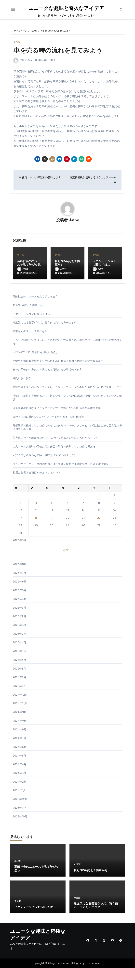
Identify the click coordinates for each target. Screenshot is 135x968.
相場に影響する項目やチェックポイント (37, 472)
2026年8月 (19, 564)
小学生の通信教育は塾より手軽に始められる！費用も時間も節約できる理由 (58, 361)
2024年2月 (19, 781)
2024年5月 (19, 755)
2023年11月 (20, 807)
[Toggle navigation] (12, 10)
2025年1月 (19, 686)
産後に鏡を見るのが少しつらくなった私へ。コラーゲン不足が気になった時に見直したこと (67, 387)
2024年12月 (20, 694)
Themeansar (93, 963)
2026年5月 (19, 590)
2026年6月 (19, 581)
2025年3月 (19, 668)
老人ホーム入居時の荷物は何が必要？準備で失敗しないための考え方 (54, 446)
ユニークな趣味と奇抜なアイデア (66, 8)
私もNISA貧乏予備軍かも (28, 305)
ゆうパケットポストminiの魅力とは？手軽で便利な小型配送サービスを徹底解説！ (62, 463)
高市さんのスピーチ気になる (30, 331)
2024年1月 (19, 790)
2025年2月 (19, 677)
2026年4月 (19, 599)
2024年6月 (19, 746)
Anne (30, 60)
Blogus (76, 963)
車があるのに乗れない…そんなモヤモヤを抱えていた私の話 (48, 416)
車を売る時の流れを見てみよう (58, 51)
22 (99, 517)
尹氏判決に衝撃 (22, 378)
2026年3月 (19, 607)
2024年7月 (19, 738)
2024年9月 (19, 720)
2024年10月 (20, 712)
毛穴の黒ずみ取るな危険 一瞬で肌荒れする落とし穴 (44, 455)
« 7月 (66, 550)
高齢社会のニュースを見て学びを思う (29, 265)
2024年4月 (19, 764)
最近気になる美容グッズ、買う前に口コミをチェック (45, 322)
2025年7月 (19, 633)
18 (36, 517)
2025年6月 (19, 642)
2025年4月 (19, 659)
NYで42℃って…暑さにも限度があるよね (37, 352)
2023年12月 (20, 799)
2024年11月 (20, 703)
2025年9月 (19, 616)
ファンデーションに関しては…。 (32, 313)
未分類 (17, 42)
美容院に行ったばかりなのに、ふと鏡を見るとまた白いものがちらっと (55, 437)
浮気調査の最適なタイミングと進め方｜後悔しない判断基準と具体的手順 (57, 408)
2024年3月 (19, 773)
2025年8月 (19, 625)
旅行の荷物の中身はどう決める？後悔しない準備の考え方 (47, 369)
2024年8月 (19, 729)
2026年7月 (19, 572)
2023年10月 (20, 816)
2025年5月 (19, 651)
